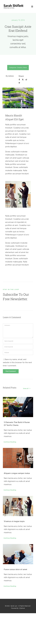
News (25, 67)
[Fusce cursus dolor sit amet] (18, 554)
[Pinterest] (19, 83)
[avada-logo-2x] (13, 4)
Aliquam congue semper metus (17, 473)
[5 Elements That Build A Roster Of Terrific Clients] (18, 407)
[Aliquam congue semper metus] (18, 458)
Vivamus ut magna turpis (14, 521)
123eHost (22, 608)
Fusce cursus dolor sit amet (15, 569)
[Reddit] (26, 79)
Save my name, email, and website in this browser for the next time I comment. (17, 362)
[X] (22, 79)
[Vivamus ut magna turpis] (18, 506)
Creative (19, 67)
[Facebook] (19, 79)
